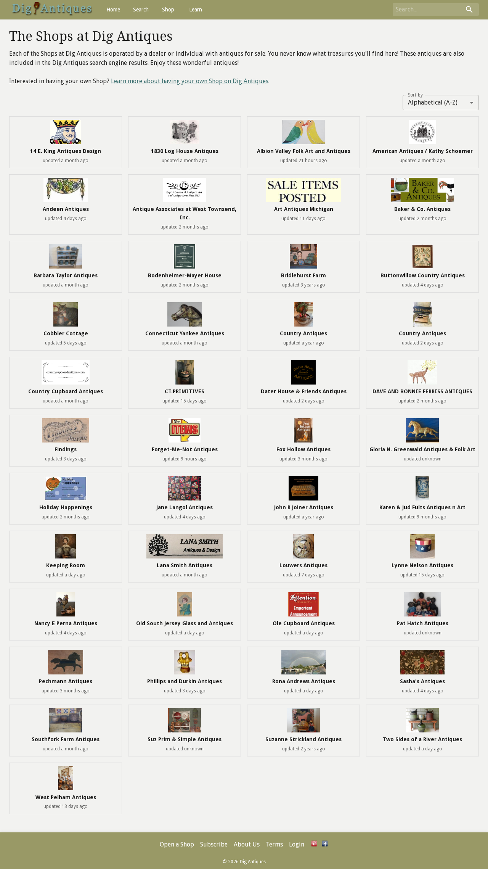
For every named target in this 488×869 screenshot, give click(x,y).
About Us (247, 844)
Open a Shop (177, 844)
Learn (195, 9)
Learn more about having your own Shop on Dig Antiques (189, 81)
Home (113, 9)
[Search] (469, 9)
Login (296, 844)
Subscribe (214, 844)
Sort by (415, 94)
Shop (168, 9)
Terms (274, 844)
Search (141, 9)
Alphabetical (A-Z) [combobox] (433, 102)
